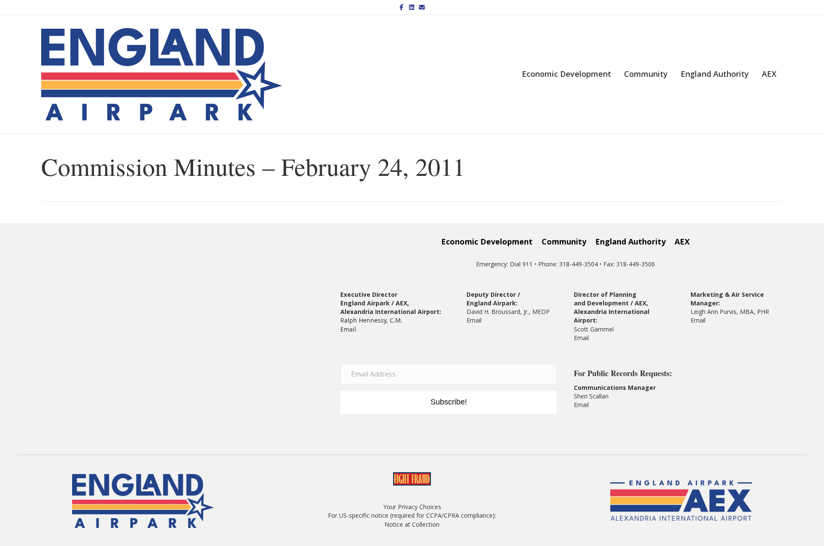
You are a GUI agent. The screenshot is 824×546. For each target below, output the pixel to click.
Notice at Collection (412, 524)
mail (583, 338)
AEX (769, 74)
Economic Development (566, 74)
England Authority (715, 74)
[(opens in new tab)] (681, 500)
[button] (448, 402)
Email (348, 329)
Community (646, 74)
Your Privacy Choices (412, 507)
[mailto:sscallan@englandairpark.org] (590, 405)
